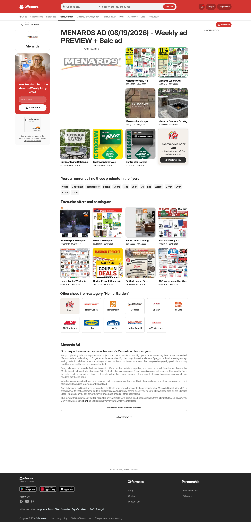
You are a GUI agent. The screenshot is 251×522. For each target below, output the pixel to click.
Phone (106, 186)
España (75, 509)
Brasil (50, 509)
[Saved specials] (202, 7)
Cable (75, 192)
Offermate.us (41, 518)
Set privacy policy (59, 518)
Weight (158, 186)
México (84, 509)
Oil (142, 186)
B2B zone (187, 496)
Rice (126, 186)
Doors (116, 186)
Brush (65, 192)
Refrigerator (93, 186)
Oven (178, 186)
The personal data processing (108, 518)
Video (65, 186)
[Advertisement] (91, 70)
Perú (91, 509)
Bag (149, 186)
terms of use (24, 138)
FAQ (130, 490)
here (85, 400)
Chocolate (77, 186)
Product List (154, 16)
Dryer (169, 186)
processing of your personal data (35, 139)
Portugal (100, 509)
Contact (132, 496)
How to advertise (190, 490)
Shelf (134, 186)
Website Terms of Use (81, 518)
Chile (57, 509)
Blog (143, 16)
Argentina (42, 509)
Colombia (65, 509)
